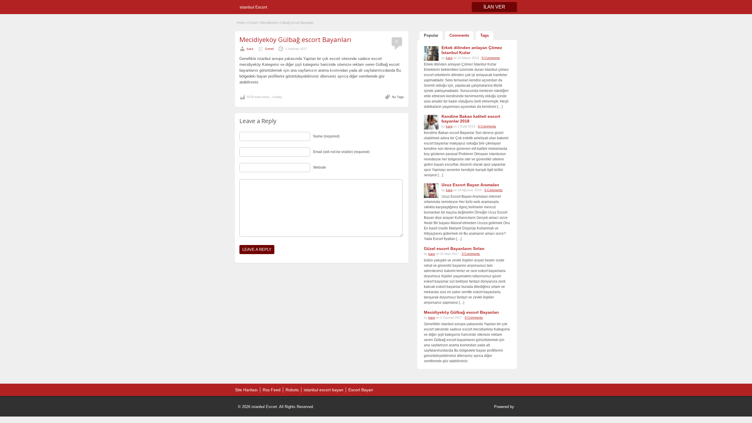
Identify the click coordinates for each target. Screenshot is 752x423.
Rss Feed (272, 389)
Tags (484, 35)
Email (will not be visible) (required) (341, 152)
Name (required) (326, 136)
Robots (292, 389)
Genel (253, 22)
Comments (459, 35)
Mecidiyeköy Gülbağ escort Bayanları (295, 39)
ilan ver (494, 6)
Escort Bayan (360, 389)
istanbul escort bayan (323, 389)
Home (240, 22)
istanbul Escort (253, 7)
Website (319, 167)
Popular (431, 35)
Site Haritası (246, 389)
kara (250, 49)
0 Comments (491, 58)
